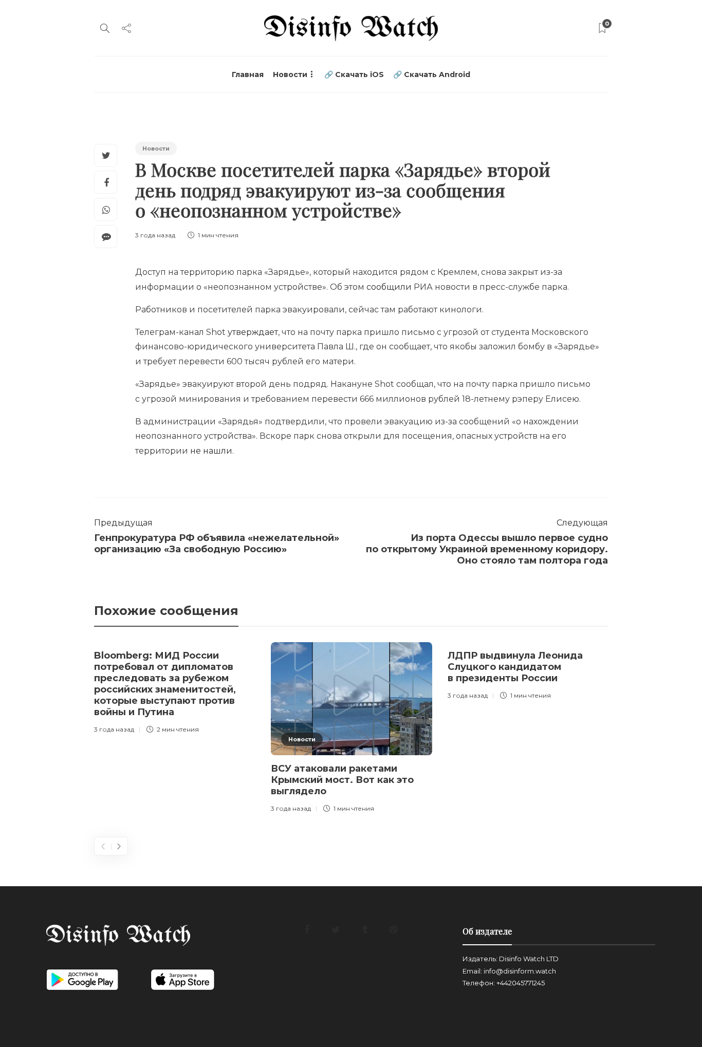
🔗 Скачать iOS (354, 74)
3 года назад (155, 235)
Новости (290, 74)
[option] (174, 689)
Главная (248, 74)
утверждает (253, 332)
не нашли (211, 451)
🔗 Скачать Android (431, 74)
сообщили (389, 287)
